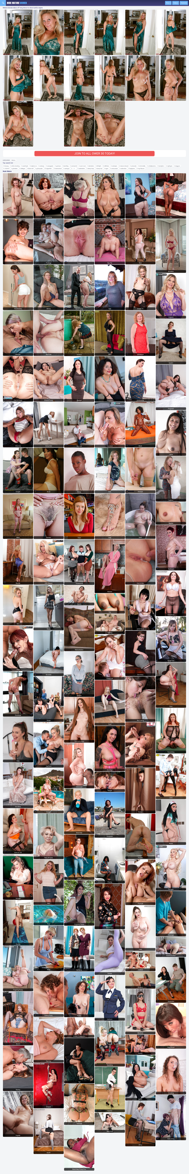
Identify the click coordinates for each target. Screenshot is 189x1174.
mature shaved (124, 166)
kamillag (66, 166)
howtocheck (58, 168)
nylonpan (114, 166)
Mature (13, 160)
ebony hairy (91, 168)
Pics (167, 3)
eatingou (67, 168)
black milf (30, 168)
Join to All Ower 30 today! (94, 153)
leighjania (132, 168)
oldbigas (23, 168)
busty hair (99, 168)
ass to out (83, 166)
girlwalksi (15, 168)
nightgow (169, 166)
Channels (184, 3)
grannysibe (40, 168)
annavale (133, 166)
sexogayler (50, 166)
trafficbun (106, 166)
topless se (34, 166)
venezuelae (114, 168)
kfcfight (99, 166)
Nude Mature (17, 3)
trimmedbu (142, 166)
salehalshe (82, 168)
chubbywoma (152, 166)
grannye (58, 166)
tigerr (106, 168)
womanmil (74, 166)
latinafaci (91, 166)
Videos (175, 3)
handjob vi (161, 166)
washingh (25, 166)
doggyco (177, 166)
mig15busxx (141, 168)
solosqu (42, 166)
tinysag (7, 166)
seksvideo (123, 168)
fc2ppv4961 (49, 168)
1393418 (7, 168)
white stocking (16, 166)
